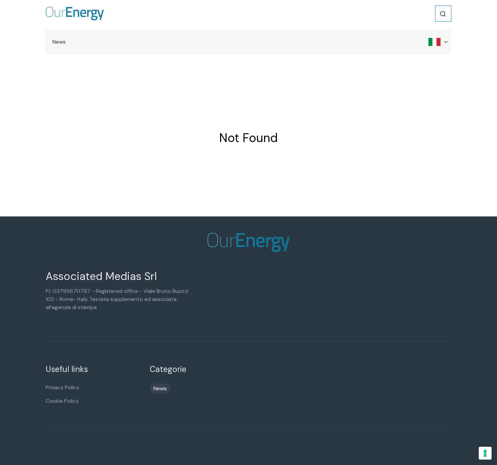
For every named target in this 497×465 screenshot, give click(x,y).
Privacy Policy (62, 387)
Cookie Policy (62, 400)
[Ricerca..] (443, 14)
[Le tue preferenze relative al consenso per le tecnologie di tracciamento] (485, 453)
